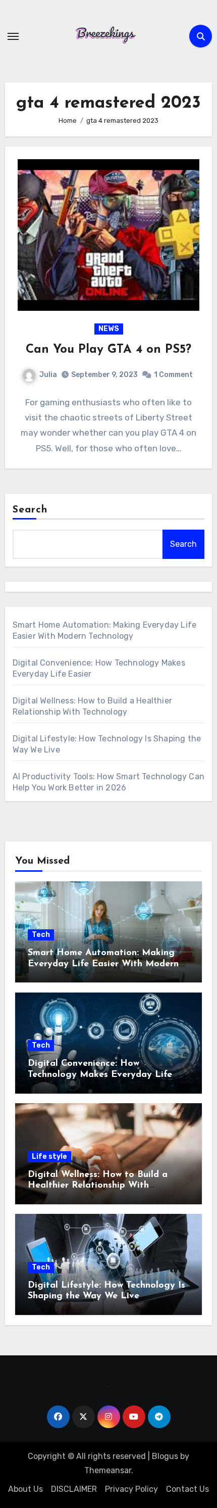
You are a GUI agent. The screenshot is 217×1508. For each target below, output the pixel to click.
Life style (49, 1156)
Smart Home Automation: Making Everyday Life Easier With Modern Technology (103, 964)
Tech (41, 934)
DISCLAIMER (74, 1489)
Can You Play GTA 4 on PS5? (108, 350)
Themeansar (107, 1470)
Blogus (165, 1456)
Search (30, 510)
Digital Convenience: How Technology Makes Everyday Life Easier (100, 1074)
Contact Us (187, 1489)
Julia (48, 374)
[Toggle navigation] (13, 36)
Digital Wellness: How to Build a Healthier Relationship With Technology (98, 1185)
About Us (25, 1489)
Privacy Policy (131, 1489)
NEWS (108, 328)
